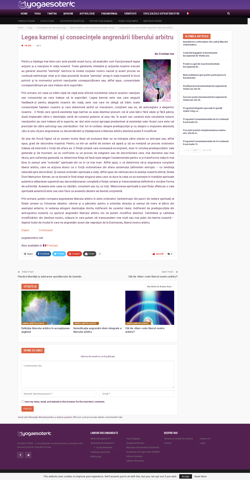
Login (202, 443)
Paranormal (109, 13)
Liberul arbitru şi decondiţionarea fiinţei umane (34, 323)
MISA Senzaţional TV (100, 438)
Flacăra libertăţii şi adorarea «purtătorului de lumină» (50, 276)
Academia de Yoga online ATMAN (143, 452)
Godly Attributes (104, 447)
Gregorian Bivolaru (135, 443)
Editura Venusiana (135, 460)
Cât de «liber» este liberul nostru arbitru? (153, 276)
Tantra (52, 13)
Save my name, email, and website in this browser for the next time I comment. (64, 401)
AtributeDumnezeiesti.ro (102, 443)
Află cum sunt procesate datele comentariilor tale (97, 417)
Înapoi (25, 230)
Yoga (37, 13)
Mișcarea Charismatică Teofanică (142, 447)
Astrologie (87, 13)
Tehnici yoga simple (128, 21)
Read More (200, 476)
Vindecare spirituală (100, 452)
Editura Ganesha (134, 456)
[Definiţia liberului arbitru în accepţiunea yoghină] (45, 308)
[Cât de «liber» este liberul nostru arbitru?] (149, 308)
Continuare (46, 230)
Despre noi (205, 438)
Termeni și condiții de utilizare (178, 438)
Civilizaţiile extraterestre (161, 13)
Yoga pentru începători (72, 21)
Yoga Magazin (133, 438)
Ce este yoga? (47, 21)
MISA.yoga (95, 456)
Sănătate (130, 13)
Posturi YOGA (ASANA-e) (101, 21)
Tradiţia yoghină (26, 21)
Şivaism (68, 13)
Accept (185, 476)
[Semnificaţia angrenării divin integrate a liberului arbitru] (97, 308)
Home (24, 13)
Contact (168, 443)
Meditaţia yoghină (152, 21)
